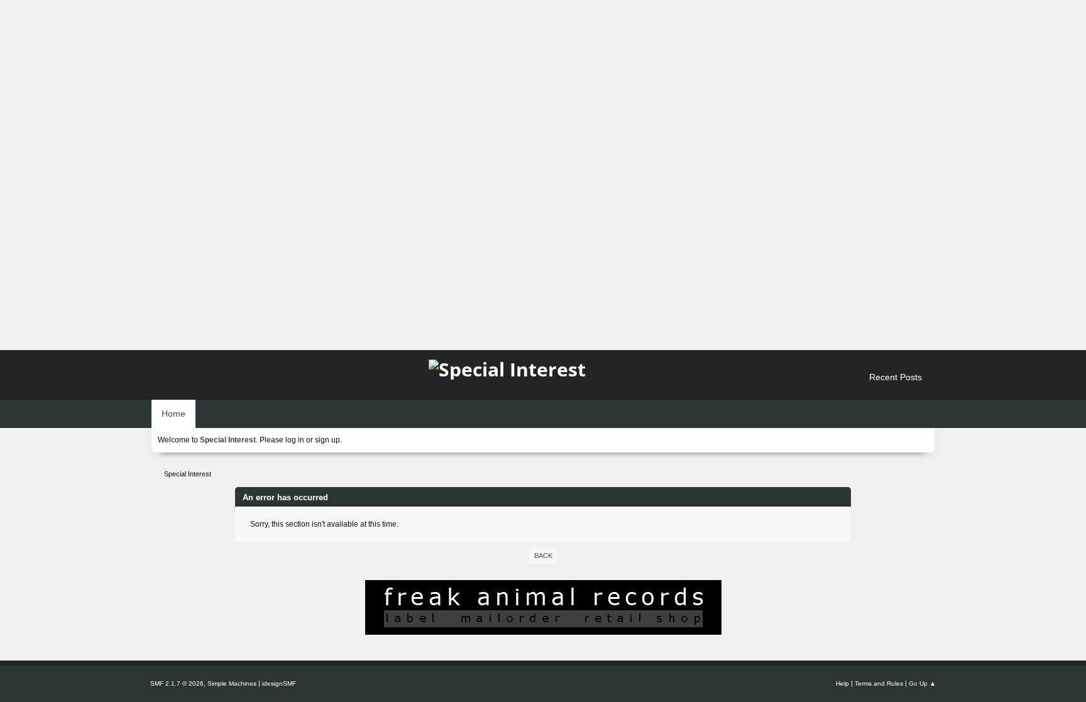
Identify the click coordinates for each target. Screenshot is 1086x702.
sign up (327, 440)
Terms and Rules (879, 683)
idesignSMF (279, 683)
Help (842, 683)
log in (294, 440)
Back (543, 555)
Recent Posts (895, 377)
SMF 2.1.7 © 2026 (177, 683)
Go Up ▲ (922, 683)
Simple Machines (231, 683)
